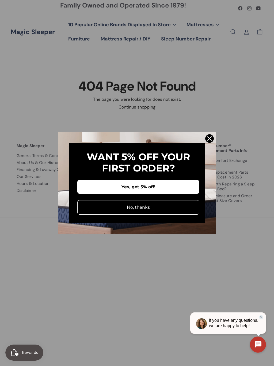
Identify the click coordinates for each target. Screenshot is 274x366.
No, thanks (138, 207)
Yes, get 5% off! (138, 186)
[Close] (209, 138)
